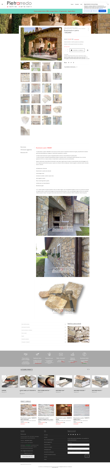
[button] (60, 29)
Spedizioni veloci (37, 358)
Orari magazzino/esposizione (27, 450)
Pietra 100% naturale (25, 324)
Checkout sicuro (49, 358)
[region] (95, 7)
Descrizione (23, 147)
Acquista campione (25, 339)
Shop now (4, 393)
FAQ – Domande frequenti (48, 439)
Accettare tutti (102, 10)
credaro (72, 57)
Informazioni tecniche (25, 327)
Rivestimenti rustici (77, 58)
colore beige (68, 57)
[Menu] (2, 4)
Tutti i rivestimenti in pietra (72, 27)
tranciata (87, 58)
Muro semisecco (85, 57)
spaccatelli (83, 58)
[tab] (27, 147)
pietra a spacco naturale (68, 57)
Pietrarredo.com (55, 467)
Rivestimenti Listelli (41, 420)
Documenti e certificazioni (49, 452)
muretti (75, 57)
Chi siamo (46, 434)
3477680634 (84, 363)
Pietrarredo (29, 464)
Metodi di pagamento (72, 359)
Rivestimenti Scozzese (25, 420)
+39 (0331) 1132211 (28, 440)
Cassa (45, 459)
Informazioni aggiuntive (26, 149)
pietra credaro (76, 57)
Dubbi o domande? (61, 358)
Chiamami (70, 466)
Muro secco (79, 57)
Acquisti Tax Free (47, 444)
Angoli (22, 336)
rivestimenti (71, 58)
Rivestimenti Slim (77, 420)
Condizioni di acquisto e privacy (50, 454)
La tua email (70, 446)
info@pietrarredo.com (28, 453)
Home (65, 27)
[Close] (106, 3)
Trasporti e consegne (48, 447)
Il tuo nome (70, 442)
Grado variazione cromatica (26, 330)
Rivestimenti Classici (68, 28)
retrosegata (66, 58)
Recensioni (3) (24, 152)
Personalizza (87, 10)
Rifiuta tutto (94, 10)
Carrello (45, 456)
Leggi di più (101, 8)
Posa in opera (24, 333)
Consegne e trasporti (25, 342)
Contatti (63, 361)
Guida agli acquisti (38, 363)
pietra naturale (82, 57)
